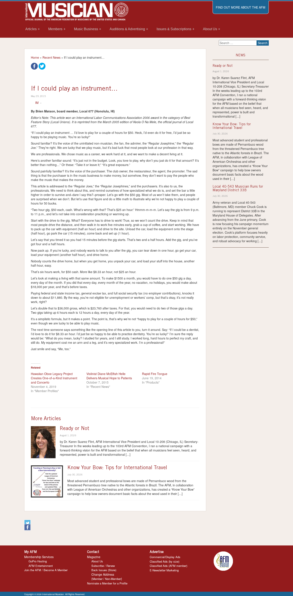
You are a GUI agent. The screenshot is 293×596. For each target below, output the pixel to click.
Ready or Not (74, 429)
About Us (97, 561)
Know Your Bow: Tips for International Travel (117, 468)
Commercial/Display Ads (165, 557)
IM (37, 102)
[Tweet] (42, 66)
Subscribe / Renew (103, 566)
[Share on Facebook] (34, 66)
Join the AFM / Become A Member (46, 570)
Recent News (51, 57)
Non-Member (113, 579)
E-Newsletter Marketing (164, 570)
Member (97, 579)
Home (35, 57)
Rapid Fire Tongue (154, 374)
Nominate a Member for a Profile (107, 583)
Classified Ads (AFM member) (168, 566)
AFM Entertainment (41, 566)
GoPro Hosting (38, 561)
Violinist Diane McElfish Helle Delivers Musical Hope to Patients (109, 376)
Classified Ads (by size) (164, 561)
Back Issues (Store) (103, 570)
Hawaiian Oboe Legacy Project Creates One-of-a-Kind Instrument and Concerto (54, 378)
